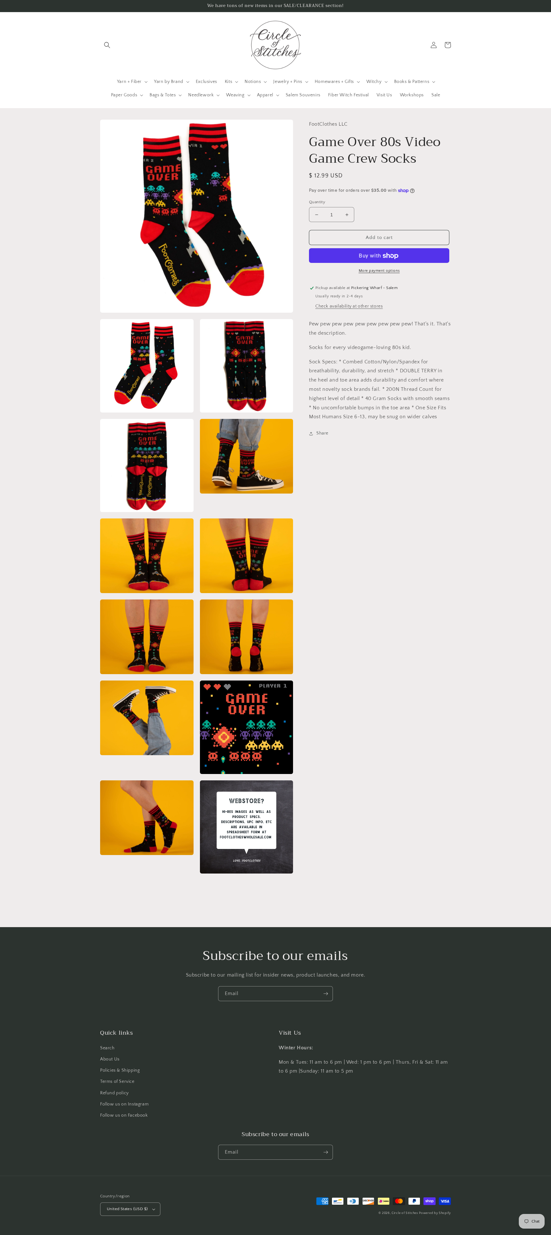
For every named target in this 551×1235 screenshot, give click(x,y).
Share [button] (322, 433)
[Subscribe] (326, 993)
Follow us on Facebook (124, 1115)
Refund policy (114, 1093)
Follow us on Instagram (124, 1104)
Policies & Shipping (120, 1070)
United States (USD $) (127, 1209)
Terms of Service (117, 1081)
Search (107, 1048)
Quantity (317, 202)
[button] (107, 45)
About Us (110, 1059)
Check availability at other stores (349, 306)
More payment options (379, 271)
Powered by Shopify (435, 1213)
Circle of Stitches (405, 1213)
